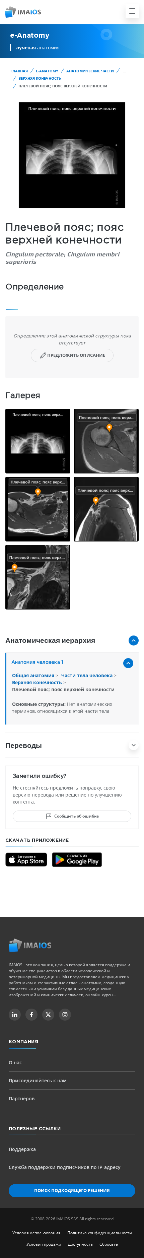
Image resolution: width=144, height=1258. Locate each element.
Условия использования (36, 1233)
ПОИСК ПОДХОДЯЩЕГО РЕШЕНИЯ (72, 1190)
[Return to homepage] (30, 945)
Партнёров (21, 1098)
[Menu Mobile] (132, 11)
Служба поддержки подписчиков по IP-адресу (65, 1167)
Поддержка (22, 1149)
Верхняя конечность (39, 78)
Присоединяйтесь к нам (38, 1080)
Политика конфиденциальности (99, 1233)
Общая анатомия (34, 675)
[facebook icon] (31, 1015)
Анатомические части (90, 70)
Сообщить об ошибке (76, 816)
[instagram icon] (65, 1015)
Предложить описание (76, 355)
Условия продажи (43, 1244)
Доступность (80, 1244)
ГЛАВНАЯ (19, 70)
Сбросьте (108, 1244)
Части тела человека (87, 675)
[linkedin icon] (15, 1015)
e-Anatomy (47, 70)
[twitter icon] (48, 1015)
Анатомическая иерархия (50, 640)
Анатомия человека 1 (37, 663)
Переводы (23, 745)
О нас (15, 1062)
